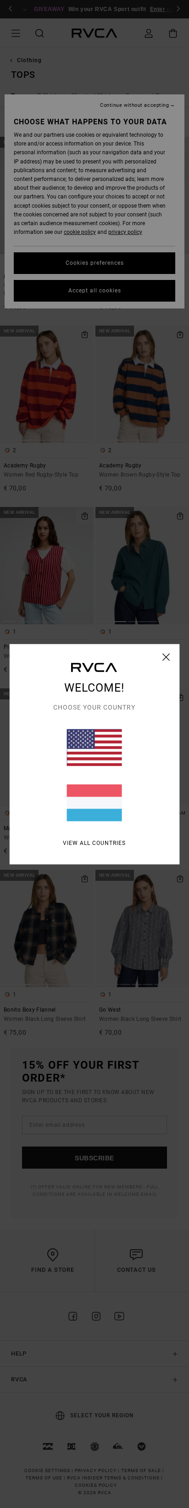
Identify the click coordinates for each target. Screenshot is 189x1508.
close (166, 656)
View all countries (94, 842)
